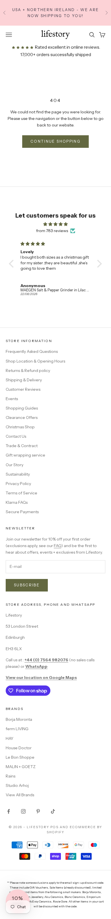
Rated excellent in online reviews (66, 47)
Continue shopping (55, 141)
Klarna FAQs (17, 502)
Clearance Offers (22, 417)
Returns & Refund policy (28, 370)
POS (54, 827)
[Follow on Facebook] (8, 811)
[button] (13, 264)
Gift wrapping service (25, 455)
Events (12, 398)
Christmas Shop (20, 426)
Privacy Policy (18, 483)
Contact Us (16, 436)
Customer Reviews (23, 389)
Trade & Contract (22, 445)
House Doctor (19, 747)
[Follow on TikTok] (53, 811)
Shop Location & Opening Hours (35, 361)
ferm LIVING (17, 728)
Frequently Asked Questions (32, 351)
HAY (9, 738)
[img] (55, 224)
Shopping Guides (22, 408)
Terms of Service (21, 493)
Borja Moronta (19, 719)
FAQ (57, 545)
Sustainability (18, 474)
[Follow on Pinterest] (38, 811)
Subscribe (27, 585)
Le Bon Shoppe (20, 757)
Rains (10, 776)
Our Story (14, 464)
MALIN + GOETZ (21, 766)
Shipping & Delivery (24, 379)
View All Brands (20, 794)
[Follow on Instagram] (23, 811)
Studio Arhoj (17, 785)
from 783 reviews (52, 230)
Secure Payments (22, 511)
